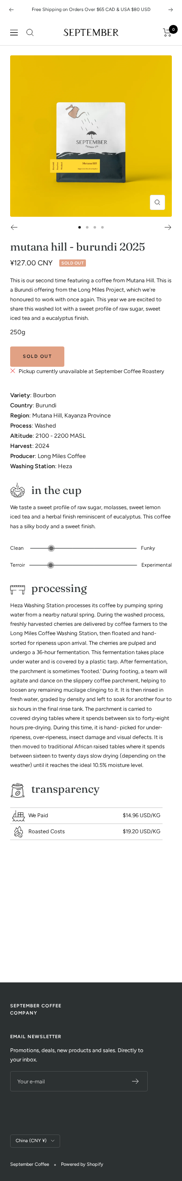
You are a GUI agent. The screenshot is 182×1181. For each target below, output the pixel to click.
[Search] (30, 32)
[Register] (135, 1081)
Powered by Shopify (82, 1164)
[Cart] (167, 32)
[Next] (168, 227)
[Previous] (13, 227)
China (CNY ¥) (31, 1140)
